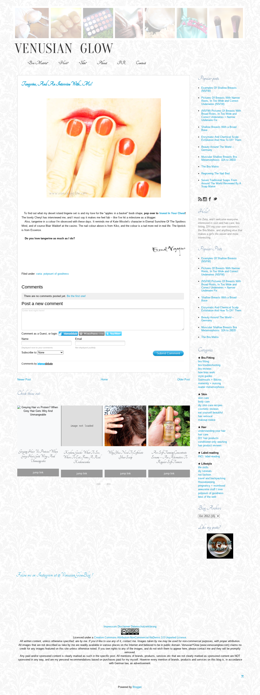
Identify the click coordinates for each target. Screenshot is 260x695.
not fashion (204, 474)
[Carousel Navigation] (103, 483)
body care (204, 401)
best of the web (207, 496)
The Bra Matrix (210, 166)
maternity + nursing (209, 383)
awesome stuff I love (210, 489)
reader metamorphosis (211, 387)
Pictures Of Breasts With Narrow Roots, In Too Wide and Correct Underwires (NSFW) (220, 101)
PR (121, 62)
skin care (203, 397)
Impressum (110, 626)
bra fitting (203, 361)
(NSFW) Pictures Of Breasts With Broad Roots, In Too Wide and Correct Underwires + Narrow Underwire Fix (221, 115)
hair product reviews (210, 445)
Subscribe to (29, 352)
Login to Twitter (113, 333)
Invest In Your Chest (172, 213)
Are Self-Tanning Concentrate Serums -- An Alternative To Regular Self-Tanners (169, 457)
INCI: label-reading (209, 456)
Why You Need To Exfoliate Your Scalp (125, 455)
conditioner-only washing (212, 441)
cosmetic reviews (208, 408)
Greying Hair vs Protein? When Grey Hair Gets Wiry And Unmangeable (38, 456)
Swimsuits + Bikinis (209, 379)
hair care (203, 434)
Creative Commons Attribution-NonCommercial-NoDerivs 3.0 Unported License (140, 637)
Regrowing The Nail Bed (215, 173)
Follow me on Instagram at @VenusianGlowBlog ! (54, 575)
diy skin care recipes (210, 405)
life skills (203, 467)
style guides (205, 376)
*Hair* (63, 62)
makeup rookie (206, 419)
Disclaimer (124, 626)
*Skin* (83, 62)
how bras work (206, 372)
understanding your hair (211, 430)
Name (25, 338)
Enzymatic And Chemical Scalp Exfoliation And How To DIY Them (221, 138)
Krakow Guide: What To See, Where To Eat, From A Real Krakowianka (81, 457)
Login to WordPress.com (92, 333)
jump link (38, 472)
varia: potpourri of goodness (52, 273)
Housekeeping (206, 481)
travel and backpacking (211, 478)
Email (78, 338)
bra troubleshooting (209, 365)
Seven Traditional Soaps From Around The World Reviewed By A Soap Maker (221, 183)
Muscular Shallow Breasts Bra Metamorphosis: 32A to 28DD (219, 158)
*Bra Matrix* (38, 62)
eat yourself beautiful (210, 412)
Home (104, 379)
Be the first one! (76, 296)
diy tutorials (205, 471)
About (102, 62)
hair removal (205, 416)
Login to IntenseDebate (68, 333)
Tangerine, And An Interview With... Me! (57, 84)
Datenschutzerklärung (143, 626)
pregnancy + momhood (211, 485)
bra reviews (204, 368)
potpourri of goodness (210, 493)
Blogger (137, 687)
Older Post (183, 379)
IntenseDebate (45, 363)
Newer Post (24, 379)
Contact (141, 62)
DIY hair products (208, 438)
